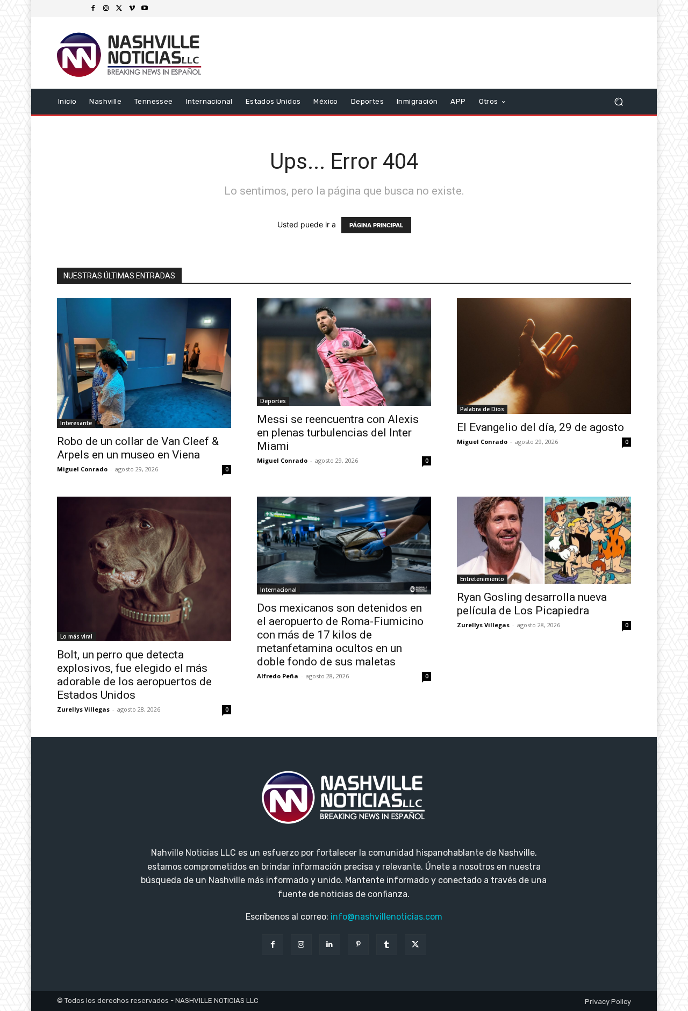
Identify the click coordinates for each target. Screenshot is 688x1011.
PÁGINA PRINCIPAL (376, 225)
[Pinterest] (358, 944)
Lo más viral (76, 636)
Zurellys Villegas (83, 709)
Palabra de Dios (482, 409)
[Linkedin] (329, 944)
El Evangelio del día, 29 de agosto (540, 427)
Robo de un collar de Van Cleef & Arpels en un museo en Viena (138, 448)
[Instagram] (105, 8)
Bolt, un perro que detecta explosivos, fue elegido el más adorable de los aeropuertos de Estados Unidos (134, 674)
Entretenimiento (482, 579)
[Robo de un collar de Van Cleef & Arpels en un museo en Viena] (144, 363)
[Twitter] (118, 8)
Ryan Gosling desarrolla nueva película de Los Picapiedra (532, 604)
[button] (618, 101)
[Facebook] (93, 8)
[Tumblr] (386, 944)
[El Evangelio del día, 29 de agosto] (544, 356)
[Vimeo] (131, 8)
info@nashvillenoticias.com (386, 917)
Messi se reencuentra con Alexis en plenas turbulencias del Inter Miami (338, 433)
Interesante (76, 423)
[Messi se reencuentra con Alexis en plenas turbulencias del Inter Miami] (344, 352)
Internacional (278, 589)
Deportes (273, 401)
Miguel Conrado (82, 469)
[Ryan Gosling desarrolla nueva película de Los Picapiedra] (544, 540)
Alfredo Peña (277, 676)
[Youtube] (144, 8)
